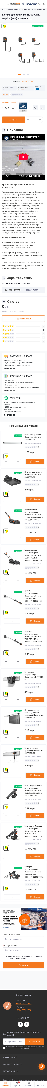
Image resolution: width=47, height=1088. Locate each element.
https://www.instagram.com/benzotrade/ (26, 1024)
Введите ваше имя (11, 934)
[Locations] (39, 4)
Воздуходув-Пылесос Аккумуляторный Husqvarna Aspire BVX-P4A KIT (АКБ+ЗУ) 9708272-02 (34, 831)
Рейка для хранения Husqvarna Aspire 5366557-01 (33, 437)
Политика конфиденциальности (28, 956)
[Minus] (28, 119)
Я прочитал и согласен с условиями (25, 1047)
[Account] (44, 4)
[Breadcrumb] (3, 9)
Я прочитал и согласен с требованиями (24, 957)
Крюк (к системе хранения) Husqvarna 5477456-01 (34, 750)
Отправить (23, 965)
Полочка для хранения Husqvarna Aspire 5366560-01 (34, 474)
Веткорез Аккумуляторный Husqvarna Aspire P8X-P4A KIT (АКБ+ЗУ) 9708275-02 (34, 872)
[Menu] (3, 4)
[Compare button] (42, 107)
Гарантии (15, 398)
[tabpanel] (23, 51)
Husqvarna (20, 89)
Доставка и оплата (21, 356)
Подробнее (9, 368)
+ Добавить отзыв (23, 319)
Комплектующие (13, 9)
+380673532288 (23, 1010)
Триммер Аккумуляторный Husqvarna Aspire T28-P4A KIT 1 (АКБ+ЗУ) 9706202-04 (34, 596)
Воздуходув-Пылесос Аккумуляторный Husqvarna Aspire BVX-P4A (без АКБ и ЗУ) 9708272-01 (33, 790)
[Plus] (40, 119)
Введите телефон (11, 945)
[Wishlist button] (35, 107)
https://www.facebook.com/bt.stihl (20, 1024)
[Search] (8, 4)
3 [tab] (28, 74)
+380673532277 (28, 81)
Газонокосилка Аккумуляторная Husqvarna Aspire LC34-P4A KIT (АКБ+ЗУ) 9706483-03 (34, 555)
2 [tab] (23, 74)
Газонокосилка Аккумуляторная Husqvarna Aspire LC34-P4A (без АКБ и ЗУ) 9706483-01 (34, 514)
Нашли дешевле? (9, 102)
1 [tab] (19, 74)
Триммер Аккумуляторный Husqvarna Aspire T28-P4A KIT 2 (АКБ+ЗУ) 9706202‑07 (34, 636)
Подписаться (34, 1041)
